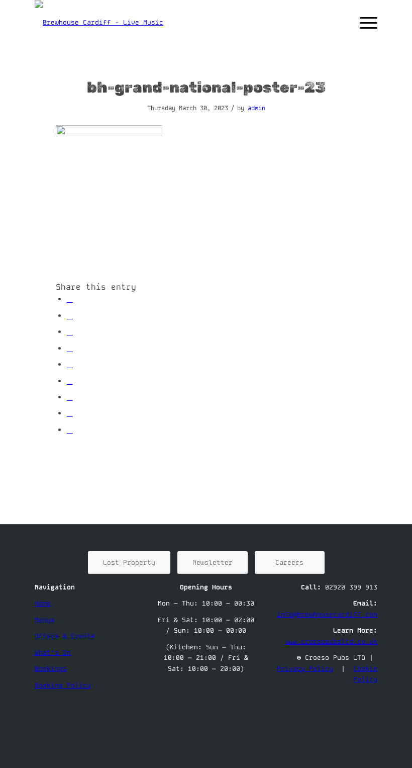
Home (43, 603)
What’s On (53, 652)
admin (256, 108)
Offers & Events (65, 636)
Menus (45, 620)
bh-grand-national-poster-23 (206, 87)
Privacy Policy (305, 668)
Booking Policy (63, 685)
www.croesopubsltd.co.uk (331, 641)
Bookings (51, 668)
